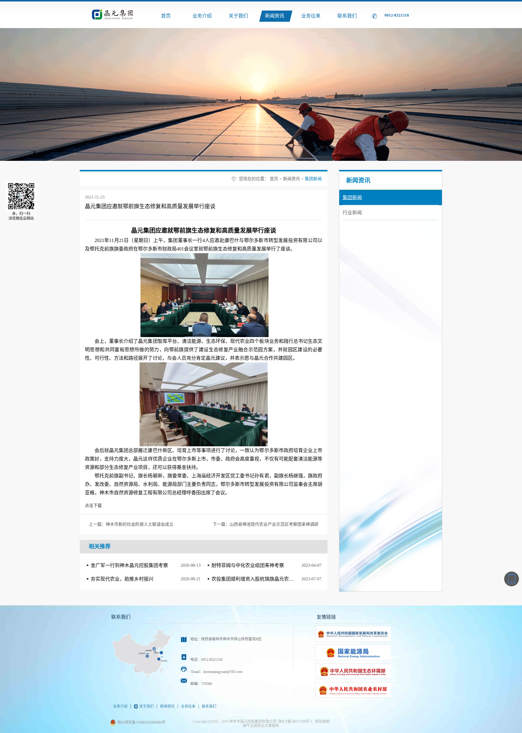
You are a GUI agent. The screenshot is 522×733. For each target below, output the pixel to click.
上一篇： (131, 524)
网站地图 (321, 721)
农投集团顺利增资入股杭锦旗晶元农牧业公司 (259, 579)
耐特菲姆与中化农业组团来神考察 (247, 565)
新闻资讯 (291, 179)
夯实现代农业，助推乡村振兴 (122, 579)
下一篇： (265, 524)
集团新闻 (313, 179)
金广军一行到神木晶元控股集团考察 (129, 565)
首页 (166, 15)
